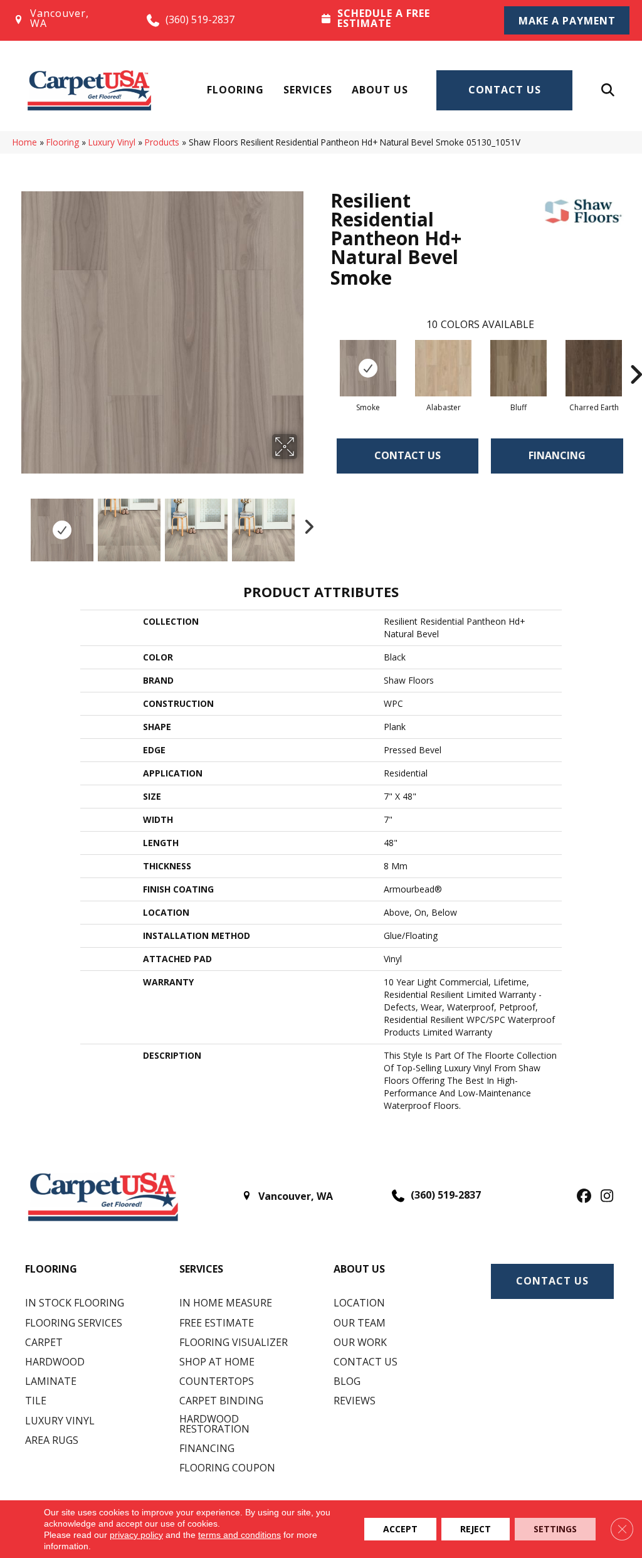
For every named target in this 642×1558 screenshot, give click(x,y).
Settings (555, 1529)
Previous (19, 523)
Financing (557, 455)
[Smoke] (368, 368)
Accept (400, 1529)
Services (307, 90)
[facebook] (582, 1197)
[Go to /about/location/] (67, 20)
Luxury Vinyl (111, 142)
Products (162, 142)
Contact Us (504, 90)
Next (305, 523)
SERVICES (201, 1269)
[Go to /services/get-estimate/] (401, 19)
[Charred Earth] (593, 368)
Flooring (235, 90)
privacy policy (136, 1535)
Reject (475, 1529)
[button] (566, 20)
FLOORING (51, 1269)
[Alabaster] (443, 368)
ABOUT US (359, 1269)
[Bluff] (518, 368)
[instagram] (604, 1197)
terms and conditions (239, 1535)
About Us (380, 90)
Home (25, 142)
